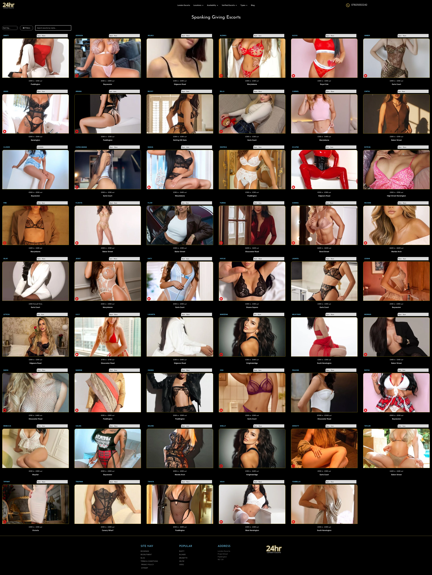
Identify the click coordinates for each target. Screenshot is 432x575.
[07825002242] (348, 5)
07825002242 (359, 4)
